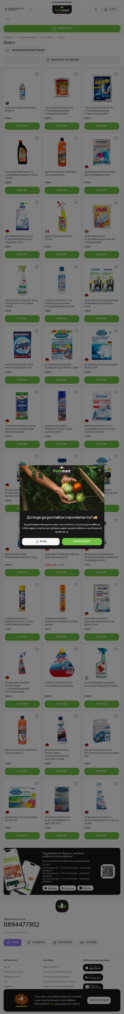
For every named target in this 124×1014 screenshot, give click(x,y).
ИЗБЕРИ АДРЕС (82, 541)
